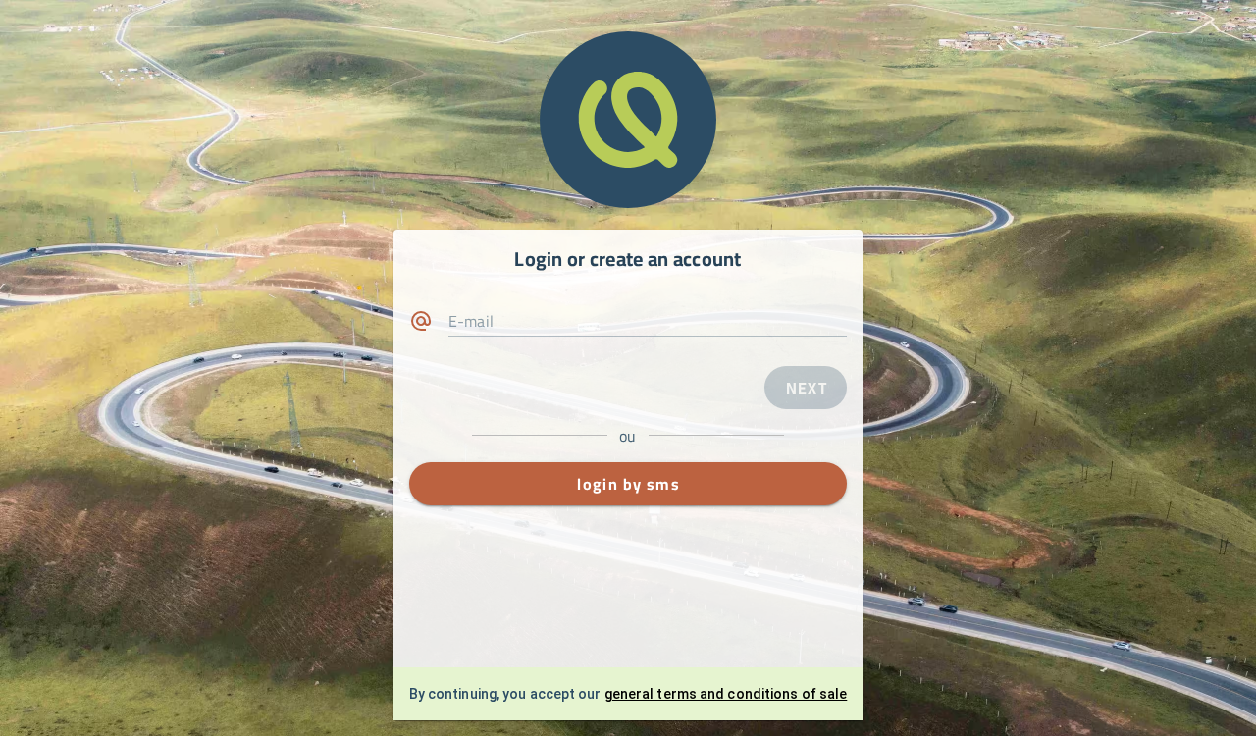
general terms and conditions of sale (726, 694)
